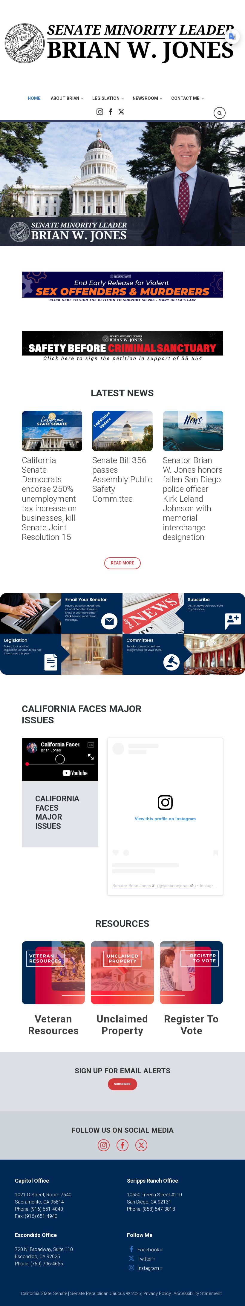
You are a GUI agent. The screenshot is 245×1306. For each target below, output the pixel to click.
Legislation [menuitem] (106, 98)
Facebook (110, 111)
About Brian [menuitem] (65, 98)
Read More (122, 563)
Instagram (100, 111)
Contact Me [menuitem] (185, 98)
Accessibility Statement (198, 1293)
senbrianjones (176, 885)
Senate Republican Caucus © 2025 (105, 1293)
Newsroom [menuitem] (145, 98)
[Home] (120, 43)
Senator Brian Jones (131, 885)
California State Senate (44, 1293)
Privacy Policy (157, 1293)
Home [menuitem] (34, 98)
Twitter (121, 111)
